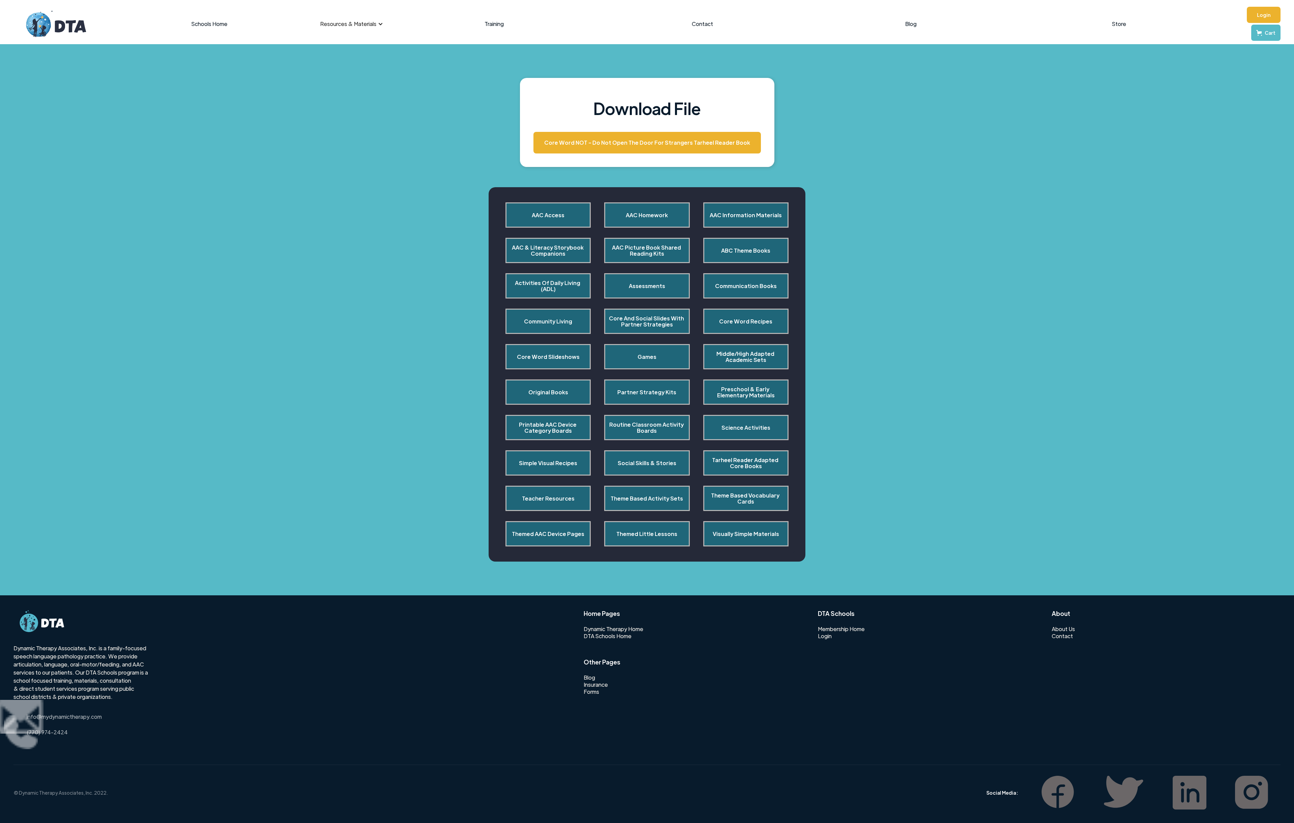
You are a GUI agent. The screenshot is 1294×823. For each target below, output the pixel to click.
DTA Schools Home (607, 636)
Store (1119, 23)
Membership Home (841, 629)
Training (494, 23)
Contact (702, 23)
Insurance (596, 684)
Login (1263, 15)
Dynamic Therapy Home (613, 629)
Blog (911, 23)
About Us (1063, 629)
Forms (591, 691)
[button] (351, 24)
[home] (52, 24)
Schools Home (209, 23)
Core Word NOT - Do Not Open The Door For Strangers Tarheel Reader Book (647, 142)
